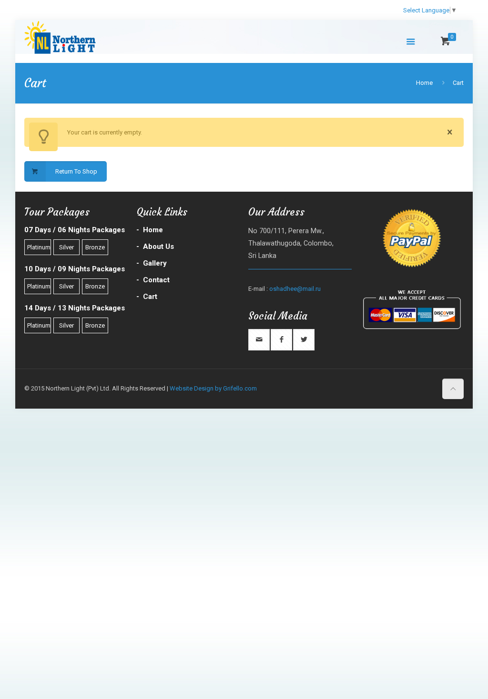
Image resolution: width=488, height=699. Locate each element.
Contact (156, 280)
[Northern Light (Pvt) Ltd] (73, 36)
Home (424, 82)
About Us (158, 246)
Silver (66, 247)
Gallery (155, 263)
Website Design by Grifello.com (213, 388)
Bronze (95, 247)
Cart (458, 82)
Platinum (39, 247)
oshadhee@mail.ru (295, 288)
